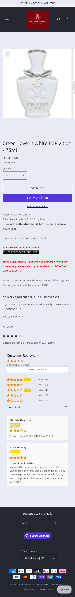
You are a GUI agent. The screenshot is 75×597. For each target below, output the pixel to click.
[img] (37, 430)
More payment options (37, 206)
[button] (7, 19)
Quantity (7, 168)
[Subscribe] (55, 523)
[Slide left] (30, 136)
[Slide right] (45, 136)
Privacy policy (30, 589)
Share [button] (10, 326)
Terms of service (47, 589)
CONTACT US (13, 309)
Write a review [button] (37, 369)
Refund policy (58, 584)
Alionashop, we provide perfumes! (32, 584)
